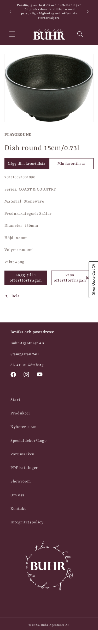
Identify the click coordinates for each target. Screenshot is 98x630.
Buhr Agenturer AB (55, 625)
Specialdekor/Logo (28, 440)
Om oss (17, 495)
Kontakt (18, 508)
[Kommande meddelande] (88, 11)
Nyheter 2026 (23, 427)
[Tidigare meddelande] (10, 11)
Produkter (20, 413)
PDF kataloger (24, 468)
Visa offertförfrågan (72, 278)
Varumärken (22, 454)
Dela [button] (15, 296)
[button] (12, 34)
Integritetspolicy (27, 522)
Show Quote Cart (93, 279)
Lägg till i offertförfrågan (26, 278)
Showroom (20, 481)
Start (15, 399)
